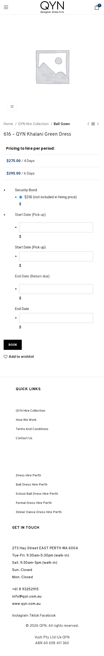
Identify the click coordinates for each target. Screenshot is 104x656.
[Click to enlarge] (12, 106)
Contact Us (24, 438)
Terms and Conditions (32, 429)
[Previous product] (88, 123)
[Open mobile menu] (6, 7)
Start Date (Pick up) (30, 247)
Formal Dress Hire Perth (34, 503)
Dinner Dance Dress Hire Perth (39, 512)
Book (12, 344)
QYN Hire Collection (34, 124)
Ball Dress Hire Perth (31, 485)
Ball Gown (62, 124)
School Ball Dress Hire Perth (37, 494)
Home (9, 124)
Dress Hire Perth (28, 475)
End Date (22, 309)
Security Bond (26, 190)
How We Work (26, 420)
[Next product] (98, 123)
